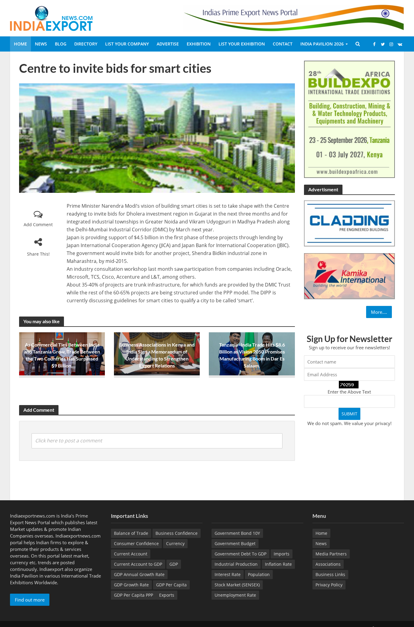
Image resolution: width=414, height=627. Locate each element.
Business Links (330, 574)
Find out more (30, 600)
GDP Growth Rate (131, 585)
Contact (282, 44)
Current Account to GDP (138, 564)
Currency (175, 543)
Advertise (168, 44)
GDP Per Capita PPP (133, 595)
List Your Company (127, 44)
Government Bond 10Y (237, 533)
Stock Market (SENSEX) (237, 585)
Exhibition (199, 44)
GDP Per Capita (171, 585)
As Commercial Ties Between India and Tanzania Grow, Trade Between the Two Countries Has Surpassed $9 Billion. (62, 355)
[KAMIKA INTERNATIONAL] (349, 276)
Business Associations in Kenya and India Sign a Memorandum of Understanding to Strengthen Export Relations (157, 355)
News (41, 44)
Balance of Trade (131, 533)
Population (259, 574)
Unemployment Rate (235, 595)
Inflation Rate (278, 564)
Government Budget (235, 543)
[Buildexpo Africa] (349, 119)
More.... (379, 312)
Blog (60, 44)
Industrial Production (236, 564)
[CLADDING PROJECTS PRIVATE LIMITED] (349, 223)
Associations (328, 564)
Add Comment (38, 224)
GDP (173, 564)
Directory (85, 44)
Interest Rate (228, 574)
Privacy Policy (329, 585)
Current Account (130, 554)
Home (20, 44)
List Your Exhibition (242, 44)
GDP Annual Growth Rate (139, 574)
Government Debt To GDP (240, 554)
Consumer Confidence (136, 543)
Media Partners (331, 554)
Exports (166, 595)
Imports (281, 554)
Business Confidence (176, 533)
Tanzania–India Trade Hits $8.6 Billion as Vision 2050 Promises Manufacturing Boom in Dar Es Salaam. (252, 355)
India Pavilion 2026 (322, 44)
